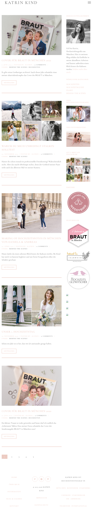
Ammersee (76, 499)
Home (14, 477)
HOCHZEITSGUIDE (75, 87)
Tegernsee (65, 506)
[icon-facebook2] (35, 479)
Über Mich (14, 484)
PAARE (69, 90)
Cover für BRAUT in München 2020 (26, 411)
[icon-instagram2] (42, 479)
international (79, 506)
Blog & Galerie (14, 499)
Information (14, 492)
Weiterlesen (9, 83)
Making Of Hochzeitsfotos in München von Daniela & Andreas (31, 240)
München (61, 488)
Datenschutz (41, 505)
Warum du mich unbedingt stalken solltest (28, 148)
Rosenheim (72, 488)
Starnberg (84, 488)
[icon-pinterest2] (48, 479)
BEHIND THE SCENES (18, 67)
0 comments (40, 65)
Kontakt (14, 506)
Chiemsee (66, 495)
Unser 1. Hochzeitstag (18, 331)
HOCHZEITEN (34, 67)
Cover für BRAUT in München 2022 (26, 60)
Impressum (41, 498)
